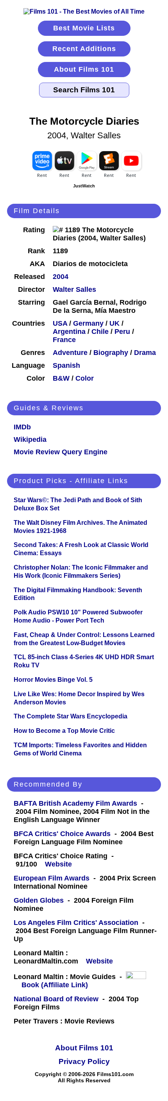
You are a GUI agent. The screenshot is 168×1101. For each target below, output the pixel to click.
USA (60, 323)
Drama (145, 352)
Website (58, 864)
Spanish (66, 365)
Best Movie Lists (84, 28)
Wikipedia (30, 439)
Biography (110, 352)
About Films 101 (84, 69)
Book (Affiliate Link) (54, 985)
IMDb (22, 427)
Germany (88, 323)
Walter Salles (74, 289)
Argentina (69, 331)
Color (84, 378)
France (64, 340)
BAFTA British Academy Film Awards (75, 803)
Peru (122, 331)
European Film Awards (51, 878)
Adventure (70, 352)
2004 (60, 277)
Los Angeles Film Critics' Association (76, 922)
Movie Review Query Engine (60, 452)
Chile (100, 331)
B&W (61, 378)
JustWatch (84, 186)
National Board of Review (56, 999)
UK (114, 323)
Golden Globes (39, 900)
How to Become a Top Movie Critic (64, 730)
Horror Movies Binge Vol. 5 (53, 679)
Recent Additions (84, 49)
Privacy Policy (84, 1061)
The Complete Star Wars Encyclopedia (70, 716)
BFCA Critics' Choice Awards (62, 834)
